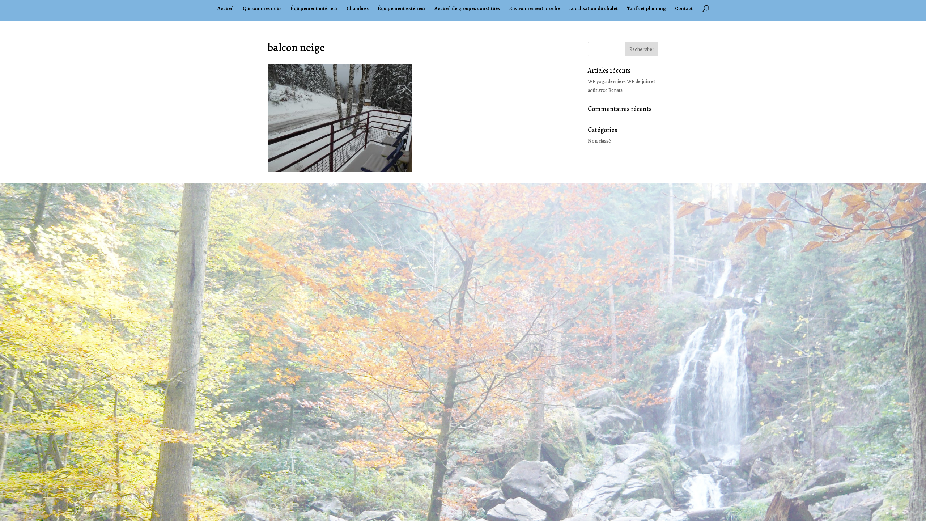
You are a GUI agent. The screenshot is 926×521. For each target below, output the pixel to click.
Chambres (358, 9)
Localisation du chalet (593, 9)
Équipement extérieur (401, 9)
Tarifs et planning (646, 9)
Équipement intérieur (313, 9)
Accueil (225, 9)
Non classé (599, 140)
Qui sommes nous (262, 9)
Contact (684, 9)
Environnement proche (534, 9)
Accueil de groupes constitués (467, 9)
